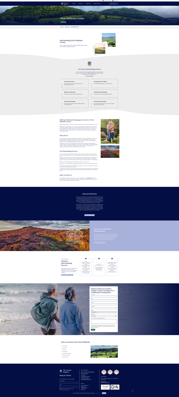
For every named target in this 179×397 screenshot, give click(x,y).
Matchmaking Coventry (66, 355)
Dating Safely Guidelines (85, 377)
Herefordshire (65, 345)
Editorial (99, 0)
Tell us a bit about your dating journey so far (98, 318)
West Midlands (67, 26)
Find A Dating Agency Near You (86, 379)
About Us (74, 3)
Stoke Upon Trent (65, 357)
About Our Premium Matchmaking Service (87, 372)
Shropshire (64, 349)
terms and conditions (70, 388)
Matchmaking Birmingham (67, 353)
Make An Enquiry (114, 3)
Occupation (93, 306)
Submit (93, 329)
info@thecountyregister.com (108, 0)
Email (92, 298)
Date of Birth (93, 314)
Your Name (92, 294)
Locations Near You (96, 3)
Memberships (88, 3)
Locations (61, 26)
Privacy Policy (83, 374)
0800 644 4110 (116, 0)
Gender (92, 310)
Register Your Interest (89, 215)
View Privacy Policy (98, 393)
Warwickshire (65, 347)
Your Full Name (62, 380)
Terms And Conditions (84, 373)
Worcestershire (65, 351)
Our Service (80, 3)
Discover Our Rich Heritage (100, 242)
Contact (92, 302)
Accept (104, 393)
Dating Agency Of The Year (85, 376)
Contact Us (63, 22)
